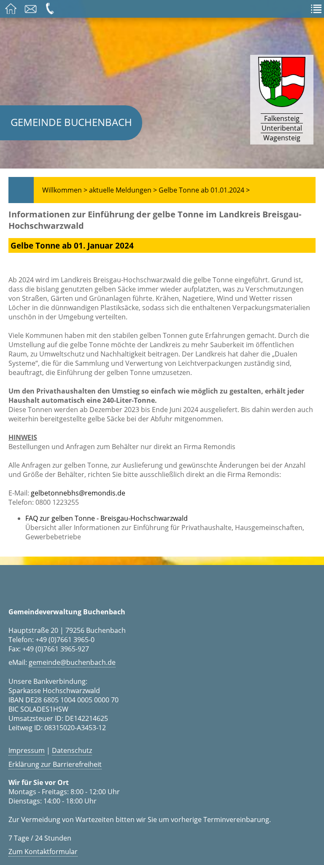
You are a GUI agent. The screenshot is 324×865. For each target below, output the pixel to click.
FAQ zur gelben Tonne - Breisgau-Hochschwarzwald (106, 518)
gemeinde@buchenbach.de (72, 662)
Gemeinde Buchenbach (71, 122)
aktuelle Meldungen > (123, 190)
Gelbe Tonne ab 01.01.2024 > (204, 190)
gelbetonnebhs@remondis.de (78, 493)
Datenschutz (72, 750)
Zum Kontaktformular (43, 851)
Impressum (26, 750)
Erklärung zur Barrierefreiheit (55, 764)
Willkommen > (64, 190)
